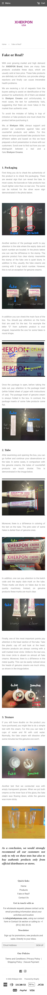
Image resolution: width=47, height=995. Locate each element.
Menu (7, 3)
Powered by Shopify (31, 979)
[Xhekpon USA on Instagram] (25, 971)
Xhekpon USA (17, 979)
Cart (43, 3)
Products (23, 890)
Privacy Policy (33, 959)
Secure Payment (31, 962)
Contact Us (24, 897)
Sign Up (39, 945)
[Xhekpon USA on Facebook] (20, 971)
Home (4, 44)
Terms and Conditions (15, 959)
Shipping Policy (15, 962)
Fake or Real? (23, 894)
